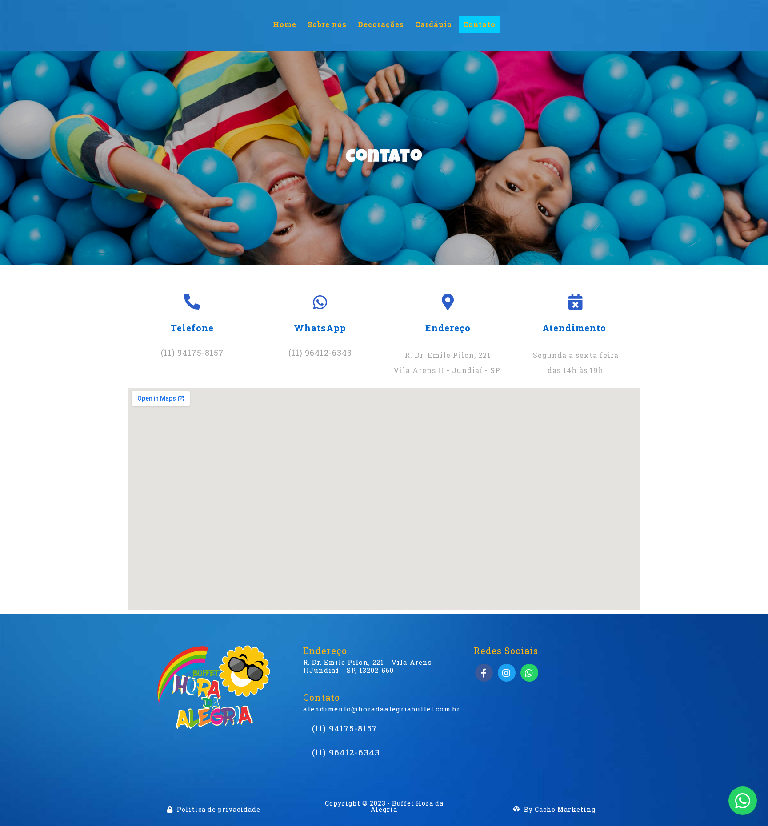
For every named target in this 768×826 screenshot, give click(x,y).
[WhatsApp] (742, 800)
